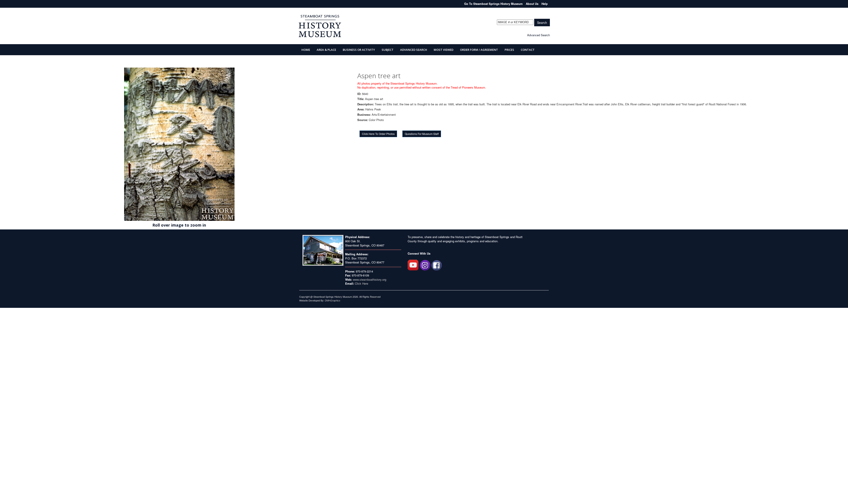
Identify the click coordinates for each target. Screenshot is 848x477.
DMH (332, 300)
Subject (388, 50)
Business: (364, 115)
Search (542, 22)
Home (305, 50)
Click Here (361, 283)
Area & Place (326, 50)
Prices (509, 50)
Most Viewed (443, 50)
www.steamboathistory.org (369, 279)
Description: (365, 104)
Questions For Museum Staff (422, 134)
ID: (359, 94)
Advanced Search (538, 35)
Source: (362, 120)
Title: (360, 99)
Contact (528, 50)
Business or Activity (359, 50)
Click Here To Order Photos (378, 134)
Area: (360, 109)
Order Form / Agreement (479, 50)
